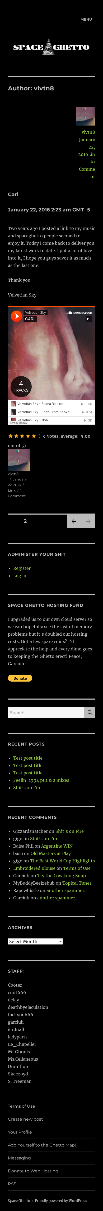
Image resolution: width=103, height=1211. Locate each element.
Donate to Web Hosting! (33, 1170)
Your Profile (20, 1132)
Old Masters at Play (51, 853)
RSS (12, 1183)
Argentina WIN (57, 846)
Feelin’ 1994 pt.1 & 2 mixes (41, 780)
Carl (13, 194)
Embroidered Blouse (34, 868)
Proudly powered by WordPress (61, 1201)
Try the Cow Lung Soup (61, 875)
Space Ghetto (19, 1201)
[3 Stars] (22, 436)
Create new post (25, 1119)
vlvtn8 (88, 132)
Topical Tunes (77, 883)
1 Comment (87, 169)
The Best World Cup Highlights (62, 860)
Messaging (19, 1158)
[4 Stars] (28, 436)
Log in (19, 575)
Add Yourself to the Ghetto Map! (42, 1145)
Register (22, 568)
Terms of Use (77, 868)
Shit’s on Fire (27, 787)
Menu (86, 19)
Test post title (28, 758)
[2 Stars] (16, 436)
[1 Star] (10, 436)
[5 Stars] (33, 436)
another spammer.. (66, 890)
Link (12, 490)
